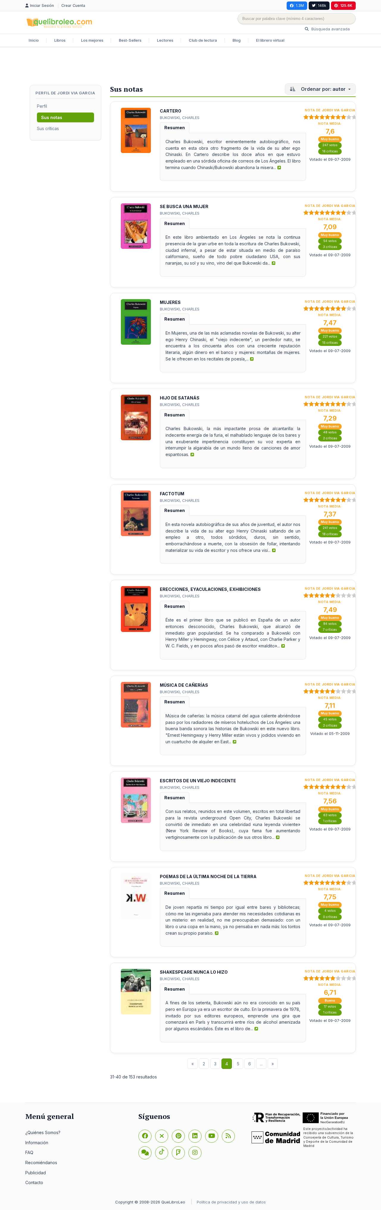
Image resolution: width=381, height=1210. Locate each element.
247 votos (330, 145)
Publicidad (35, 1172)
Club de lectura (203, 40)
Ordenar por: (323, 89)
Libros (59, 40)
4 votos (330, 911)
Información (36, 1142)
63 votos (330, 815)
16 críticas (330, 151)
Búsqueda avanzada (330, 28)
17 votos (330, 1006)
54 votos (330, 241)
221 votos (330, 336)
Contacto (34, 1182)
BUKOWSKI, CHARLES (179, 117)
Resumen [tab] (174, 127)
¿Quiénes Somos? (42, 1132)
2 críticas (330, 438)
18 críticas (330, 534)
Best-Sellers (130, 40)
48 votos (330, 432)
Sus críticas (48, 128)
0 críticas (330, 917)
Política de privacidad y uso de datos (231, 1202)
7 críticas (330, 630)
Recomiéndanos (41, 1162)
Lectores (165, 40)
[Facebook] (145, 1136)
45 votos (330, 719)
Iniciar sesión (42, 5)
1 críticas (330, 821)
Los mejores (92, 40)
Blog (236, 40)
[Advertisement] (190, 66)
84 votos (330, 624)
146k (322, 5)
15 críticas (330, 343)
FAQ (29, 1152)
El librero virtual (270, 40)
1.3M (300, 5)
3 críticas (330, 247)
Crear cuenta (73, 5)
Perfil (42, 106)
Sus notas (51, 117)
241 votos (330, 528)
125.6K (346, 5)
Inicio (34, 40)
